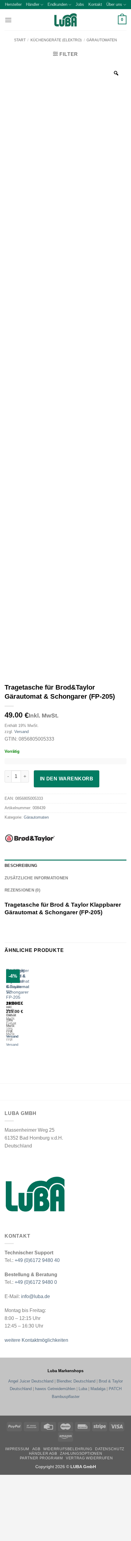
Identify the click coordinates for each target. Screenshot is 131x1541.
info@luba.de (35, 1296)
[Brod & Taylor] (41, 838)
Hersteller (13, 4)
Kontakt (95, 4)
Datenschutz (109, 1449)
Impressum (17, 1449)
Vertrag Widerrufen (89, 1458)
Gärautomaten (102, 40)
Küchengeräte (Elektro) (56, 40)
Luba (83, 1388)
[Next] (24, 1009)
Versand (21, 731)
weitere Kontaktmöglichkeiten (36, 1340)
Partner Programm (41, 1458)
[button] (8, 19)
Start (20, 40)
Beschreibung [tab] (21, 865)
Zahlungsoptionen (81, 1453)
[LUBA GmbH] (65, 19)
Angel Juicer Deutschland (30, 1381)
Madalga (97, 1388)
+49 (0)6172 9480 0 (36, 1282)
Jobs (80, 4)
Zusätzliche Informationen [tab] (36, 878)
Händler (32, 4)
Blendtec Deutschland (76, 1381)
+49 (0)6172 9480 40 (37, 1260)
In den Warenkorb (66, 778)
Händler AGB (43, 1453)
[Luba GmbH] (35, 1193)
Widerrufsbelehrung (67, 1449)
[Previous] (7, 1009)
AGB (36, 1449)
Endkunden (57, 4)
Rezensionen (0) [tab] (22, 890)
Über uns (114, 4)
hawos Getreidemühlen (55, 1388)
